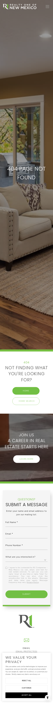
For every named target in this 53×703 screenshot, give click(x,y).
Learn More (26, 459)
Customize (26, 688)
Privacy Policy (33, 582)
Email (8, 533)
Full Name (10, 522)
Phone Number (13, 545)
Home (26, 390)
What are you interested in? (20, 556)
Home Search (27, 401)
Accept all (27, 695)
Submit (26, 594)
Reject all (26, 681)
